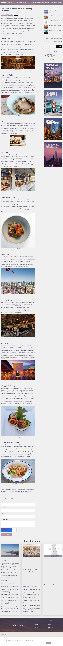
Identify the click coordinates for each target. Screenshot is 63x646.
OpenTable (18, 248)
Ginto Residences (6, 609)
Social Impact (49, 56)
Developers (37, 625)
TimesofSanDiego (18, 380)
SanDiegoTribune (18, 115)
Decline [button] (54, 643)
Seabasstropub (18, 437)
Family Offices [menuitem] (46, 2)
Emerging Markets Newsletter (53, 623)
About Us (49, 628)
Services (36, 627)
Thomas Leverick (7, 14)
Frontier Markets (50, 59)
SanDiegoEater (18, 192)
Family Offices (50, 627)
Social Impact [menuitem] (40, 2)
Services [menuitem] (34, 2)
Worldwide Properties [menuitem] (21, 2)
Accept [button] (48, 643)
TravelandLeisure (18, 294)
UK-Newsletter (50, 624)
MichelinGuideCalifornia (18, 483)
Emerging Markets (50, 57)
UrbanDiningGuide (18, 147)
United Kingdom (50, 55)
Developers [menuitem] (29, 2)
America (49, 54)
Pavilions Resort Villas (12, 608)
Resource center (38, 623)
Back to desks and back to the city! (52, 584)
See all (45, 61)
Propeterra (3, 492)
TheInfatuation (18, 69)
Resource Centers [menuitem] (53, 2)
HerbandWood (18, 337)
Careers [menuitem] (60, 2)
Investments (50, 625)
